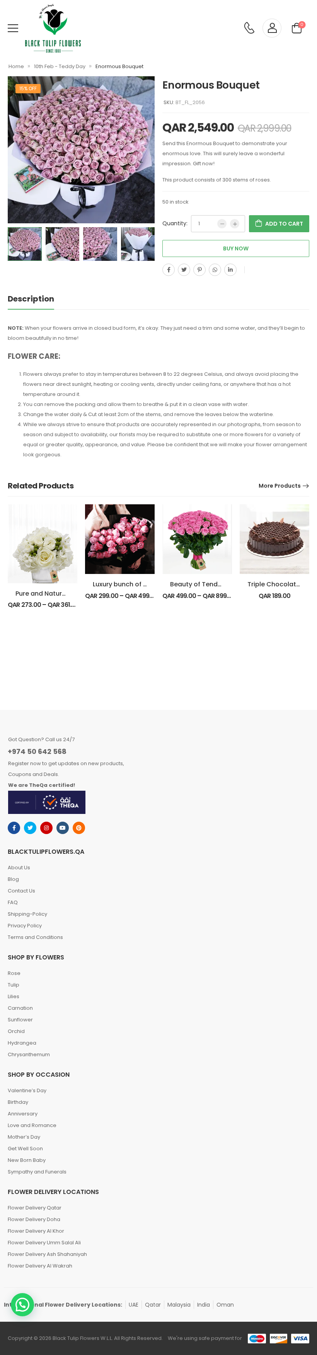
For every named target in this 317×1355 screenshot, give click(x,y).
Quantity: (174, 223)
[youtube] (62, 828)
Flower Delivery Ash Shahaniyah (47, 1254)
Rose (14, 973)
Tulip (13, 984)
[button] (22, 1304)
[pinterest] (79, 828)
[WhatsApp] (215, 270)
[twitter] (30, 828)
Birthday (18, 1102)
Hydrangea (22, 1043)
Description (31, 298)
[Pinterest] (199, 270)
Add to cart (284, 224)
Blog (13, 879)
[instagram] (46, 828)
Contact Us (21, 890)
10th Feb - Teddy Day (59, 66)
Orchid (16, 1031)
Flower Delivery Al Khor (36, 1231)
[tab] (39, 299)
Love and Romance (32, 1125)
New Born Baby (27, 1160)
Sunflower (20, 1019)
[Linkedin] (230, 270)
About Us (19, 867)
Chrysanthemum (29, 1054)
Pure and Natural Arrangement (63, 593)
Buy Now (236, 248)
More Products (280, 486)
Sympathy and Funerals (37, 1171)
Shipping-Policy (27, 914)
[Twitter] (184, 270)
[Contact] (249, 28)
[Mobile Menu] (13, 28)
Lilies (13, 996)
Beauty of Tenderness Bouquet (218, 584)
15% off (28, 88)
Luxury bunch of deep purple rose (144, 584)
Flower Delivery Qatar (34, 1207)
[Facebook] (168, 270)
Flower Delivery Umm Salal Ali (44, 1242)
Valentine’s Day (27, 1090)
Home (16, 66)
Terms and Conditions (35, 937)
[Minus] (222, 223)
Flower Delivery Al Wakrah (40, 1265)
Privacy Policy (25, 925)
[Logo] (53, 28)
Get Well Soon (25, 1148)
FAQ (13, 902)
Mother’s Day (24, 1137)
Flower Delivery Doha (34, 1219)
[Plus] (234, 223)
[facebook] (14, 828)
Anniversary (22, 1113)
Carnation (20, 1008)
